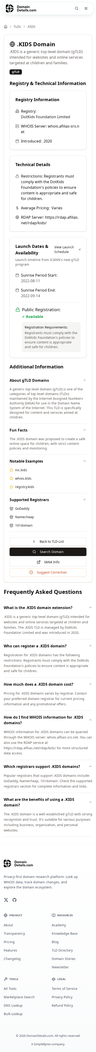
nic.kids (21, 470)
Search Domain (52, 551)
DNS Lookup (13, 1005)
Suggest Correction (52, 572)
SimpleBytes (42, 1044)
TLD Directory (62, 950)
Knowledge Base (65, 933)
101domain (24, 525)
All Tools (10, 988)
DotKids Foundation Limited (45, 116)
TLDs (17, 26)
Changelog (12, 958)
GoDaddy (22, 508)
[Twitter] (6, 900)
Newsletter (60, 967)
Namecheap (24, 517)
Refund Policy (62, 1005)
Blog (55, 942)
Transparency (14, 933)
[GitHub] (14, 900)
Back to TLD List (52, 541)
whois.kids (23, 478)
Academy (59, 925)
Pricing (9, 942)
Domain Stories (63, 958)
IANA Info (51, 562)
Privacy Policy (62, 997)
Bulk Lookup (13, 1014)
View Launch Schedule (64, 249)
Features (10, 950)
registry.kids (24, 487)
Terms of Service (64, 988)
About (8, 925)
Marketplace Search (19, 997)
